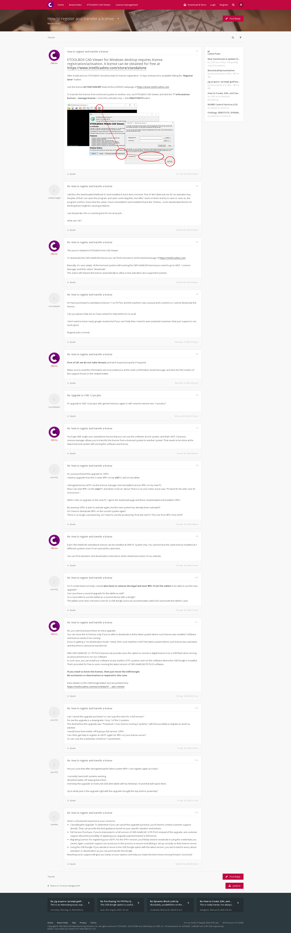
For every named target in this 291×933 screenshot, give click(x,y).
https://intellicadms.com (172, 257)
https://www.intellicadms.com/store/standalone (106, 67)
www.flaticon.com (88, 928)
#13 (196, 760)
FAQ (74, 922)
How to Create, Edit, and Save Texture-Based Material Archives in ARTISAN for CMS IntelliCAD (224, 93)
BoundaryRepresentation (221, 70)
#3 (197, 242)
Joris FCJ (54, 477)
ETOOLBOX (122, 926)
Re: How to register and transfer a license (89, 186)
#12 (196, 708)
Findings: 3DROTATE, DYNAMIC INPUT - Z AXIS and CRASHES (224, 112)
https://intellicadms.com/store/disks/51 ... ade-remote (95, 686)
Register (224, 4)
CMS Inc (65, 23)
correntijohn (54, 306)
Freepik (70, 928)
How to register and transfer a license (80, 18)
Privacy (83, 922)
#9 (197, 536)
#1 (197, 51)
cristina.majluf (54, 198)
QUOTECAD (133, 926)
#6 (197, 395)
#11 (196, 622)
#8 (197, 465)
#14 (196, 812)
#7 (197, 428)
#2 (197, 186)
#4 (197, 294)
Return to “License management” (65, 885)
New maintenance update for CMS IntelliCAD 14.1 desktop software (224, 58)
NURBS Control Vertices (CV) (222, 104)
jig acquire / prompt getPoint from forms (224, 81)
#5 (197, 354)
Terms (93, 922)
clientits (54, 824)
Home (50, 922)
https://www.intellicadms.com (153, 86)
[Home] (50, 5)
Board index (62, 922)
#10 (196, 577)
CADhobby (147, 926)
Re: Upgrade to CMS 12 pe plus (84, 395)
